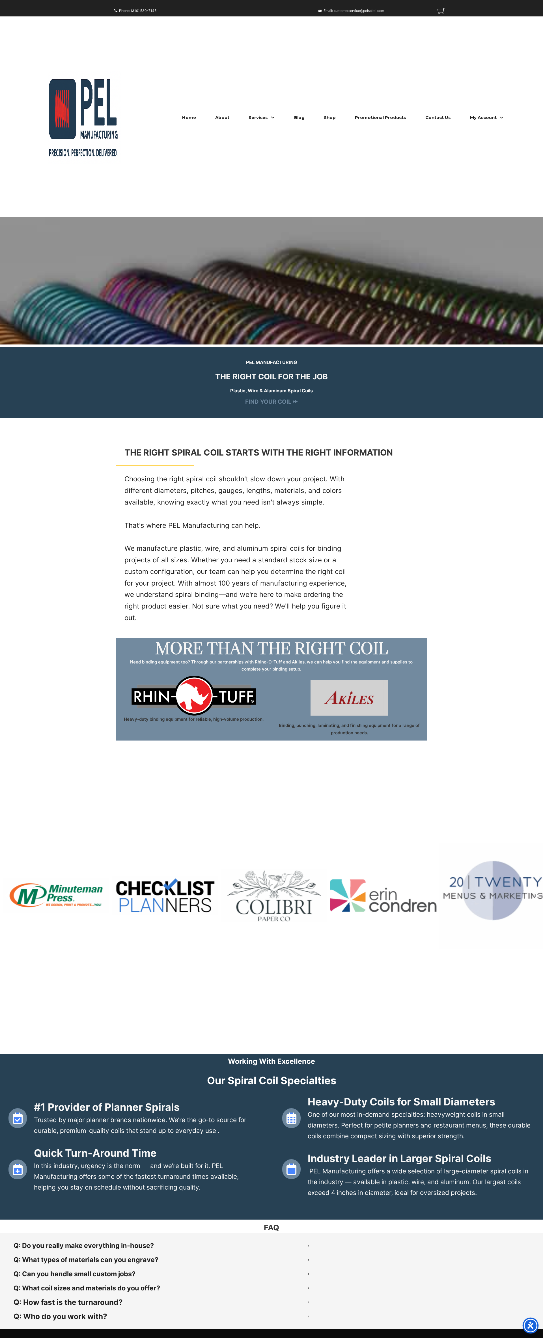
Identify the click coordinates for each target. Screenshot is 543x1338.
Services (258, 117)
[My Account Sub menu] (501, 117)
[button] (7, 896)
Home (189, 117)
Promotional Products (380, 117)
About (222, 117)
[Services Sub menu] (273, 117)
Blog (299, 117)
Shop (330, 117)
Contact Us (438, 117)
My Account (483, 117)
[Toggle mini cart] (441, 11)
